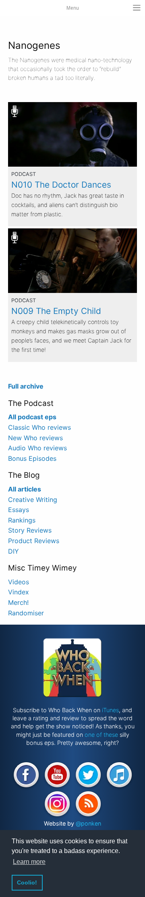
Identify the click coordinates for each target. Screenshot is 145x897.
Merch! (18, 602)
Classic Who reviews (39, 427)
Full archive (26, 386)
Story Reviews (30, 530)
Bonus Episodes (32, 458)
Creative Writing (32, 500)
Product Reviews (33, 541)
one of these (101, 734)
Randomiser (26, 613)
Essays (18, 510)
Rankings (21, 520)
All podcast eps (32, 417)
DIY (13, 551)
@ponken (88, 823)
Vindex (18, 592)
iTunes (110, 710)
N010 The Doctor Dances (61, 185)
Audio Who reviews (37, 448)
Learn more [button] (29, 861)
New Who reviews (35, 438)
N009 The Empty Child (56, 311)
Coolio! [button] (27, 882)
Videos (18, 582)
